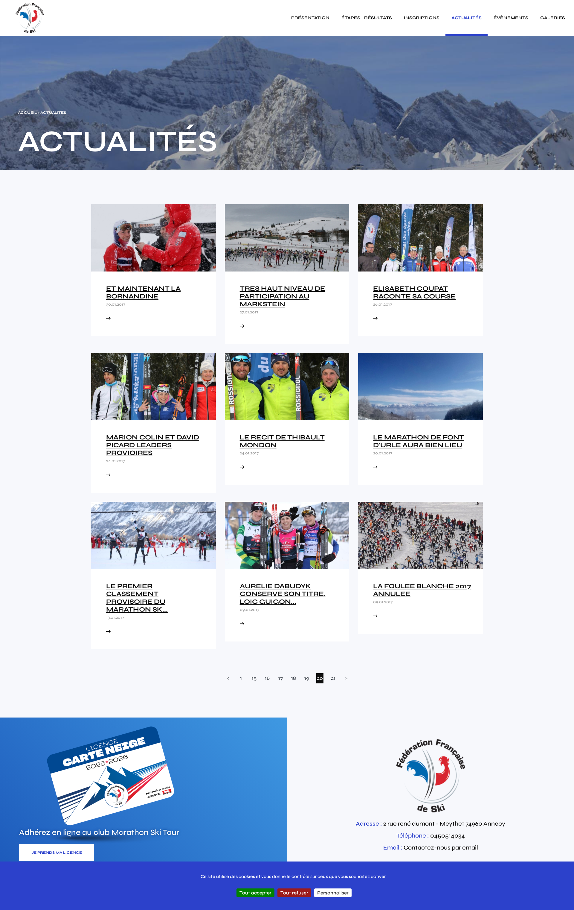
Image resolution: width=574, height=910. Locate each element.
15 (254, 678)
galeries (552, 17)
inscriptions (421, 17)
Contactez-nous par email (441, 847)
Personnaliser (333, 893)
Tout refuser (294, 893)
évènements (511, 17)
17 (280, 678)
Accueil (27, 112)
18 (293, 678)
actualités (466, 17)
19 (306, 678)
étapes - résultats (366, 17)
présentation (310, 17)
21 (333, 678)
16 (267, 678)
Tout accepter (255, 893)
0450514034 (447, 835)
